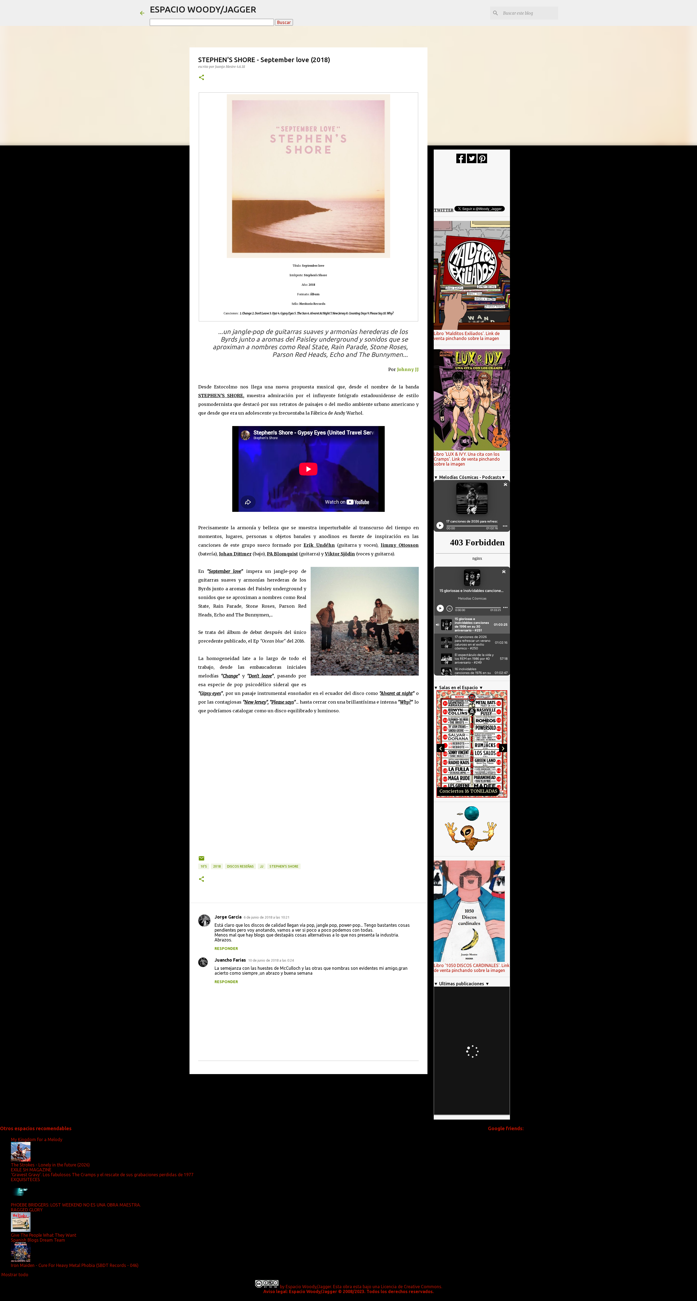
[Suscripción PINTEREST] (482, 161)
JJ (261, 866)
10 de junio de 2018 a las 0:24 (271, 960)
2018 (217, 866)
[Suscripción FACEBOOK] (461, 161)
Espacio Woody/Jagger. (309, 1286)
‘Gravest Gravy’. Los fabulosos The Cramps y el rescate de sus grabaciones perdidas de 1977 (102, 1174)
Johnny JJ (408, 369)
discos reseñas (240, 866)
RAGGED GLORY (27, 1209)
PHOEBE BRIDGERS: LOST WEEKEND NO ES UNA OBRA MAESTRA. (76, 1204)
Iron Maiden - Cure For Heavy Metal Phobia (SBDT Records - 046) (75, 1265)
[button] (201, 77)
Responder (226, 948)
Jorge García (228, 916)
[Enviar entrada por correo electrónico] (201, 860)
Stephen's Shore (284, 866)
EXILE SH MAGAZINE (31, 1169)
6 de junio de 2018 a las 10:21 (266, 917)
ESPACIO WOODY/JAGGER (203, 9)
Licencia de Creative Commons (411, 1286)
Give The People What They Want (43, 1235)
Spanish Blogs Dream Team (38, 1240)
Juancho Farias (230, 959)
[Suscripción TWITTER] (471, 161)
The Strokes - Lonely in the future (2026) (50, 1164)
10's (203, 866)
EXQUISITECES (25, 1179)
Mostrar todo (14, 1274)
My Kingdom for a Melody (36, 1139)
